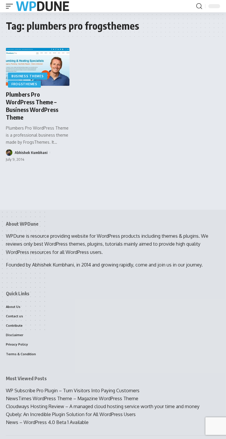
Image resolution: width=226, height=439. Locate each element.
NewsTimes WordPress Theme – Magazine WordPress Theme (72, 398)
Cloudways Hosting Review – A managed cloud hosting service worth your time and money (103, 406)
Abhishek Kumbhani (31, 152)
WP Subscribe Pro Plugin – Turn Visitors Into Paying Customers (72, 390)
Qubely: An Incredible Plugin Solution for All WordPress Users (71, 414)
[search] (199, 6)
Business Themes (27, 76)
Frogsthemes (24, 84)
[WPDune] (42, 6)
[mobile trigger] (11, 6)
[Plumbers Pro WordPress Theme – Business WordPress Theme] (37, 67)
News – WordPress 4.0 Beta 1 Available (47, 422)
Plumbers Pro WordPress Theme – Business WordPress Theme (32, 106)
